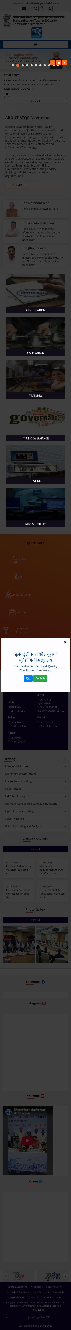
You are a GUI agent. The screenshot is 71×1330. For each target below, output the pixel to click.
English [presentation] (40, 678)
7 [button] (45, 65)
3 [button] (27, 65)
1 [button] (17, 65)
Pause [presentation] (58, 62)
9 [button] (54, 65)
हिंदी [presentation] (28, 678)
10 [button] (58, 65)
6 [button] (40, 65)
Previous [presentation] (52, 62)
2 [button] (23, 65)
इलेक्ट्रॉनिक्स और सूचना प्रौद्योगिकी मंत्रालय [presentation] (36, 657)
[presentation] (35, 310)
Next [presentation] (64, 62)
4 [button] (32, 65)
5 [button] (36, 65)
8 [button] (49, 65)
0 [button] (13, 65)
